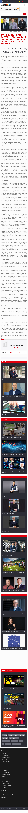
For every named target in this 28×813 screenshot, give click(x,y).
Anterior (5, 358)
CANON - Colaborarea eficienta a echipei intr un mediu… (13, 437)
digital (21, 741)
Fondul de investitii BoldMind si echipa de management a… (13, 590)
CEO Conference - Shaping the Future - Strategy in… (12, 454)
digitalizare (8, 743)
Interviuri (5, 770)
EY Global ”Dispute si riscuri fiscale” (19, 66)
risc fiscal (18, 352)
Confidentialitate (6, 804)
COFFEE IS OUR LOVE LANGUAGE (8, 513)
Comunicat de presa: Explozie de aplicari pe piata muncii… (13, 631)
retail (19, 743)
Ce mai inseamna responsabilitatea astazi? (11, 379)
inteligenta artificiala (14, 738)
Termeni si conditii (7, 800)
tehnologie (5, 738)
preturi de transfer (11, 352)
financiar (14, 743)
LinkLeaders (5, 792)
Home (4, 753)
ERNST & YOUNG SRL (6, 45)
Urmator (23, 358)
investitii (10, 735)
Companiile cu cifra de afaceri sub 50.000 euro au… (12, 648)
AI (3, 743)
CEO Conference (6, 781)
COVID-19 (16, 735)
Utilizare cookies (6, 802)
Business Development (8, 794)
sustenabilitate (14, 741)
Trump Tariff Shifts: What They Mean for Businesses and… (13, 414)
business (5, 735)
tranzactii (22, 735)
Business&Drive (6, 741)
